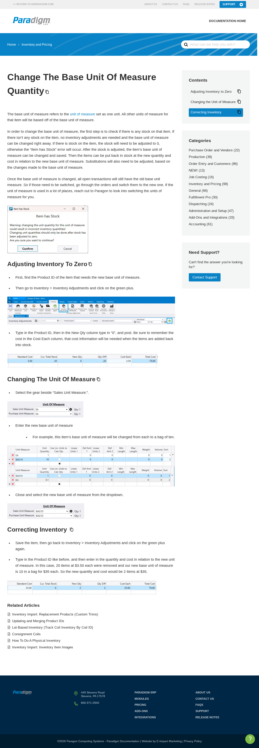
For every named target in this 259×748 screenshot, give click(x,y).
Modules (142, 698)
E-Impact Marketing (169, 741)
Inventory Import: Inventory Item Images (42, 647)
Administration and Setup (208, 211)
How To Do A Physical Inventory (36, 641)
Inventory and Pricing (205, 184)
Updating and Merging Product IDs (38, 621)
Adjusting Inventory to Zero (211, 92)
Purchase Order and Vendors (211, 150)
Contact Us (170, 4)
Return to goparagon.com (34, 4)
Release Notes (204, 4)
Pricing (140, 704)
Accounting (197, 224)
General (195, 191)
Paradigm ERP (145, 692)
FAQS (186, 4)
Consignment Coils (26, 634)
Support (229, 4)
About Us (150, 4)
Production (197, 157)
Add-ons (141, 711)
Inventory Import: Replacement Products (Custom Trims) (55, 614)
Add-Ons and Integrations (208, 217)
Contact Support (204, 277)
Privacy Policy (193, 741)
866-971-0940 (90, 702)
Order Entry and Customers (210, 164)
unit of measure (82, 114)
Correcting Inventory (206, 112)
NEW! (193, 170)
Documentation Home (227, 21)
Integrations (145, 717)
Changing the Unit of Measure (213, 102)
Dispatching (198, 204)
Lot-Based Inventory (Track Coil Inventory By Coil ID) (52, 627)
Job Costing (198, 177)
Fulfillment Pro (200, 197)
